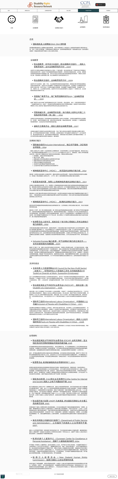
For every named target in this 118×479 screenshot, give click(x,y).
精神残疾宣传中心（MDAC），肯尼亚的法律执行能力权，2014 (59, 171)
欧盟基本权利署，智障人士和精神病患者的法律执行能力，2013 (60, 182)
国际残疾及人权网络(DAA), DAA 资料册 (49, 44)
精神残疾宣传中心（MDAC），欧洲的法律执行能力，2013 (58, 202)
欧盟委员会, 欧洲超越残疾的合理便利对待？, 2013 (54, 362)
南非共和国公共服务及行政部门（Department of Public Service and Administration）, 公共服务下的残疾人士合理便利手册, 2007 (60, 422)
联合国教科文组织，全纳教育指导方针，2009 (53, 80)
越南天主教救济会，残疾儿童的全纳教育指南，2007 (56, 126)
